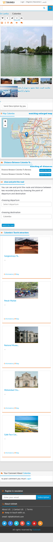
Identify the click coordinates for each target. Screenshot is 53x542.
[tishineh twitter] (17, 523)
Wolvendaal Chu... (11, 390)
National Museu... (11, 345)
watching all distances (41, 166)
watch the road (45, 170)
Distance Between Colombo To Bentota (16, 169)
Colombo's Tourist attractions (16, 233)
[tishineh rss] (40, 523)
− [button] (5, 125)
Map (17, 274)
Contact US (18, 509)
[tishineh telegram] (5, 523)
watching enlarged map (40, 113)
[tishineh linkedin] (29, 523)
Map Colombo (9, 114)
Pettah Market (10, 301)
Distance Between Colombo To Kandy (15, 174)
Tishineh (36, 529)
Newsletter (37, 2)
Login (22, 2)
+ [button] (5, 121)
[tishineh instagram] (23, 523)
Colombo (27, 473)
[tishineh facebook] (11, 523)
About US (6, 509)
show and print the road (14, 182)
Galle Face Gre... (10, 435)
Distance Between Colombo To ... (18, 163)
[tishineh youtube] (35, 523)
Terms (30, 509)
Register (29, 2)
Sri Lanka (4, 13)
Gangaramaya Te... (11, 256)
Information (9, 274)
